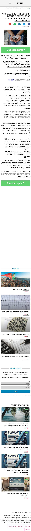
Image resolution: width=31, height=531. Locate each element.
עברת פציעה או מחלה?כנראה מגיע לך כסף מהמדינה (15, 311)
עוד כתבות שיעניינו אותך (20, 405)
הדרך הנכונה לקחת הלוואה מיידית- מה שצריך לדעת (16, 334)
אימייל (28, 385)
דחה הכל (20, 526)
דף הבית (28, 8)
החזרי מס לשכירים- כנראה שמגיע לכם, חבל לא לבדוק (15, 356)
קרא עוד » (26, 291)
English (28, 529)
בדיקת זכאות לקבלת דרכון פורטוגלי (20, 289)
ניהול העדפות (12, 526)
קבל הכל (27, 526)
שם (29, 381)
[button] (9, 3)
